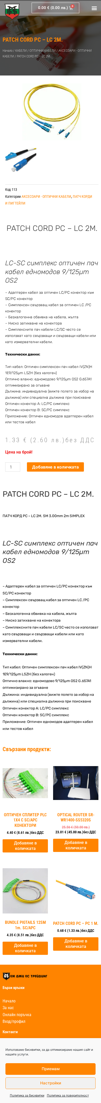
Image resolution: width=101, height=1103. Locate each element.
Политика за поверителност (68, 1095)
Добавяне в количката (55, 467)
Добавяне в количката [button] (25, 846)
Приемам (51, 1068)
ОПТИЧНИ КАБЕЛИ (43, 50)
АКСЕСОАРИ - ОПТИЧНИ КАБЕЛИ (46, 196)
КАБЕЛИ (21, 50)
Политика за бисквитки (27, 1095)
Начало (7, 50)
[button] (94, 8)
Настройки (50, 1083)
